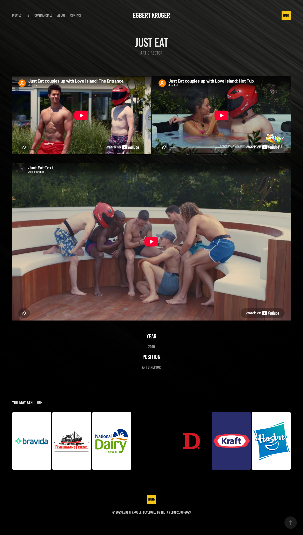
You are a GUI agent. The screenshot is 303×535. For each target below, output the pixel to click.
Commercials (43, 15)
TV (27, 15)
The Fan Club (169, 512)
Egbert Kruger (151, 15)
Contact (75, 15)
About (61, 15)
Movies (16, 15)
